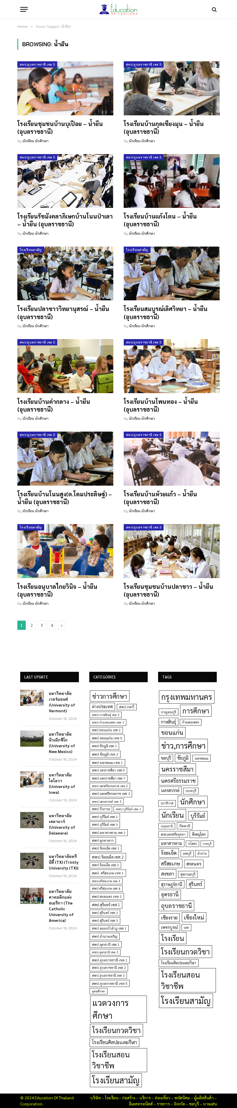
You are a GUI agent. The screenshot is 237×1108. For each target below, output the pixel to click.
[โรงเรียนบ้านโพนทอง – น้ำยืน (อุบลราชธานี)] (172, 366)
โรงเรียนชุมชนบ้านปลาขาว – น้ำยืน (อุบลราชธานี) (168, 590)
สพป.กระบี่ (126, 707)
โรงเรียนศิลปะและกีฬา (114, 1042)
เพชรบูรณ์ (169, 927)
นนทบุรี (191, 791)
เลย (186, 927)
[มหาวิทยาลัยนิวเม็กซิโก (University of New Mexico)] (32, 738)
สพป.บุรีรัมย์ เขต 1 (128, 809)
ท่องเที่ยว (162, 1097)
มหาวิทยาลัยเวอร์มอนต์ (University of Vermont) (62, 702)
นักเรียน (172, 815)
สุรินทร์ (195, 884)
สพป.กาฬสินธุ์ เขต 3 (105, 715)
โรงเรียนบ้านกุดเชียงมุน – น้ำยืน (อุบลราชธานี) (164, 127)
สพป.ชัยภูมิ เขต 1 (104, 745)
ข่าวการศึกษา (109, 696)
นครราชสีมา (177, 769)
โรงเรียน (172, 938)
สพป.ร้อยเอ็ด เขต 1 (105, 848)
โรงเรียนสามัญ (31, 250)
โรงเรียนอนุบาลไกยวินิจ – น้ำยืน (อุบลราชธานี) (57, 590)
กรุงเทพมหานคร (186, 697)
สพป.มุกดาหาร (103, 840)
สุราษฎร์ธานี (171, 884)
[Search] (214, 9)
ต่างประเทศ (102, 706)
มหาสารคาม (171, 843)
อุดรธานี (170, 894)
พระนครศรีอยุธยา (173, 834)
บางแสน (210, 1103)
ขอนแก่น (172, 732)
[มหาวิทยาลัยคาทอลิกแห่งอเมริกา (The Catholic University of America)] (32, 896)
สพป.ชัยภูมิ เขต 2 (105, 754)
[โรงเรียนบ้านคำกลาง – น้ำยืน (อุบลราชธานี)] (65, 366)
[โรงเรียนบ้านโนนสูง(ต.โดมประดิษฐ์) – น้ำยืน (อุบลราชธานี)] (65, 459)
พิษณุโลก (199, 834)
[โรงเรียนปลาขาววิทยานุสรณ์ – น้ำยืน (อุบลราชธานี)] (65, 274)
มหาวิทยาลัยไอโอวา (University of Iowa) (62, 783)
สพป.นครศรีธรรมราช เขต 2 (110, 786)
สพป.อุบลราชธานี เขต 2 (109, 967)
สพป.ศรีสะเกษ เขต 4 (106, 888)
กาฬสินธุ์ (168, 721)
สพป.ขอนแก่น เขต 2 (106, 730)
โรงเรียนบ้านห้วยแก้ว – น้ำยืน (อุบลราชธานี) (160, 498)
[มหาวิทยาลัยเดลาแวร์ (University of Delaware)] (32, 820)
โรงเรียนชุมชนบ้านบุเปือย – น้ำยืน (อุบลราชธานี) (60, 127)
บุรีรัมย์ (197, 815)
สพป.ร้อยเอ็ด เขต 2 (108, 856)
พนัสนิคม (182, 1097)
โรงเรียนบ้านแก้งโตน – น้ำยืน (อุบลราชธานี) (160, 220)
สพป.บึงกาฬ (101, 809)
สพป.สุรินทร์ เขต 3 (105, 920)
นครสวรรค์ (170, 790)
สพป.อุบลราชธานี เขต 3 (108, 975)
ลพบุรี (187, 853)
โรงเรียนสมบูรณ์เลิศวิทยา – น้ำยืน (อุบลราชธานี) (166, 312)
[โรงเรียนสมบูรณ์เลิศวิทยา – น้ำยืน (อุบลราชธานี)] (172, 274)
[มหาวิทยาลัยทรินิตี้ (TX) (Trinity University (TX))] (32, 861)
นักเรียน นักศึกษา (36, 141)
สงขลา (167, 873)
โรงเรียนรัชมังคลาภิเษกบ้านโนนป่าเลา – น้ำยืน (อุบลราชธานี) (65, 220)
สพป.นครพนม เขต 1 (107, 762)
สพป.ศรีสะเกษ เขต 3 (106, 881)
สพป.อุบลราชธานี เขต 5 (37, 64)
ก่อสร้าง (128, 1097)
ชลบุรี (166, 758)
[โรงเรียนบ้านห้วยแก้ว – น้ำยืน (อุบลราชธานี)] (172, 459)
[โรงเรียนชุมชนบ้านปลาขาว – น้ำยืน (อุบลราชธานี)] (172, 551)
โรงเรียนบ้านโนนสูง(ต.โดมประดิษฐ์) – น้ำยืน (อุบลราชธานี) (64, 498)
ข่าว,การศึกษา (183, 745)
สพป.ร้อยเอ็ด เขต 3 (105, 865)
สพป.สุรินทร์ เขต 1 (106, 904)
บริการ (145, 1097)
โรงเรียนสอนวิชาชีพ (111, 1060)
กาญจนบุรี (168, 712)
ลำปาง (202, 853)
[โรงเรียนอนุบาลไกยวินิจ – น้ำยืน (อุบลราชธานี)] (65, 551)
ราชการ (163, 1103)
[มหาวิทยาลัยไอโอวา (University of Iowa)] (32, 779)
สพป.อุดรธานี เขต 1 (105, 944)
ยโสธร (192, 843)
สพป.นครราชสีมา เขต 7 (108, 778)
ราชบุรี (207, 844)
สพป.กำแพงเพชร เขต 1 (108, 722)
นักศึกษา (192, 801)
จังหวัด (179, 1103)
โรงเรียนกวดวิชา (116, 1030)
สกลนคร (193, 864)
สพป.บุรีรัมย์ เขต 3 (105, 824)
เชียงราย (169, 917)
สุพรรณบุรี (187, 874)
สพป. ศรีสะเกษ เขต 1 (108, 873)
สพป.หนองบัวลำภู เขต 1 (109, 928)
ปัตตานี (184, 826)
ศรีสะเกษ (170, 863)
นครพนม (201, 758)
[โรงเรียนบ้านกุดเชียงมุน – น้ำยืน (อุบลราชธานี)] (172, 88)
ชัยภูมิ (182, 758)
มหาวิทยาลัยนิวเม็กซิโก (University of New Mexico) (62, 742)
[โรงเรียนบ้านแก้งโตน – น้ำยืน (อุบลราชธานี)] (172, 181)
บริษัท (95, 1097)
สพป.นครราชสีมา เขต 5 (108, 770)
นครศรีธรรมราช (178, 780)
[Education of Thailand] (118, 9)
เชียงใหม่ (194, 917)
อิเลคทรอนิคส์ (141, 1103)
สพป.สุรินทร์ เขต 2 (105, 913)
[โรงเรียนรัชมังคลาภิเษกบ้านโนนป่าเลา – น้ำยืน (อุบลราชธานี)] (65, 181)
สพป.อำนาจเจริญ (104, 936)
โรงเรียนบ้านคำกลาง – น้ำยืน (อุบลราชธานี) (53, 405)
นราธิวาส (167, 803)
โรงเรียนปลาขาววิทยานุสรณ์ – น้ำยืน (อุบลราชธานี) (63, 312)
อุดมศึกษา (98, 991)
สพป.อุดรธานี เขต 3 (105, 952)
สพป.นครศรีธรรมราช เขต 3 (111, 793)
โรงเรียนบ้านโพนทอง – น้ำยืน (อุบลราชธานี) (161, 405)
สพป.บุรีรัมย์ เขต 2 (105, 817)
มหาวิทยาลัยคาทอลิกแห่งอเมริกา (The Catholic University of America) (61, 906)
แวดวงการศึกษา (110, 1009)
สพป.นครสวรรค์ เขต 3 (106, 801)
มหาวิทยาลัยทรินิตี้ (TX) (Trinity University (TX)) (64, 862)
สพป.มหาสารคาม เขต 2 (108, 832)
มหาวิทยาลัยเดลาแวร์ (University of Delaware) (62, 824)
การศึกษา (195, 710)
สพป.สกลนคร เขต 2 (107, 896)
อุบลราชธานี (176, 905)
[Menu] (24, 9)
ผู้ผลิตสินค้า (204, 1097)
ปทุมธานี (167, 826)
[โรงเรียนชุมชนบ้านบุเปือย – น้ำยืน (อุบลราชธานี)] (65, 88)
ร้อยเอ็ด (169, 852)
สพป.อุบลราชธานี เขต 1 (109, 960)
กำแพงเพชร (190, 722)
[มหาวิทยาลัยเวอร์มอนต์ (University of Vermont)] (32, 698)
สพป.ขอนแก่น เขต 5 (107, 738)
